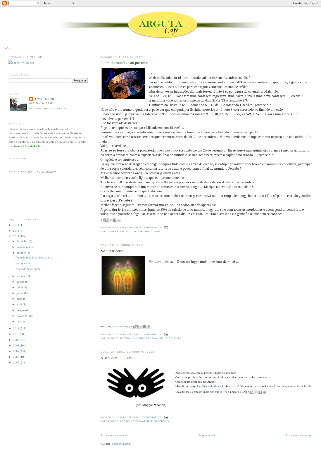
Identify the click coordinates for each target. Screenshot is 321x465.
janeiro (21, 321)
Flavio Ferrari (44, 99)
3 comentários (150, 334)
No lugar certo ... (114, 250)
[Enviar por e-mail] (102, 220)
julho (20, 287)
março (20, 310)
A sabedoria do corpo (117, 357)
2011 (16, 328)
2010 (16, 334)
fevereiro (22, 316)
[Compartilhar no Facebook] (115, 220)
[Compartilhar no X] (111, 220)
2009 (16, 340)
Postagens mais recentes (114, 435)
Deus (163, 338)
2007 (16, 351)
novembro (23, 247)
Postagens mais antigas (298, 435)
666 (122, 231)
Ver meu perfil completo (47, 108)
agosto (21, 282)
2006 (16, 357)
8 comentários (150, 227)
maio (20, 299)
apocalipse (134, 231)
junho (20, 293)
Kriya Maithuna (211, 386)
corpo (124, 421)
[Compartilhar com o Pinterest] (119, 220)
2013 (16, 230)
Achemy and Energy (120, 326)
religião (175, 338)
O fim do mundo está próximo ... (126, 62)
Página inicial (207, 435)
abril (20, 304)
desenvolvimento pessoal (139, 338)
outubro (22, 253)
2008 (16, 345)
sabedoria (161, 421)
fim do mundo (154, 231)
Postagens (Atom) (121, 444)
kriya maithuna (141, 421)
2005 (16, 362)
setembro (22, 276)
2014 (16, 225)
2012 (16, 236)
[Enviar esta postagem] (165, 227)
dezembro (23, 241)
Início (7, 48)
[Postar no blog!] (106, 220)
